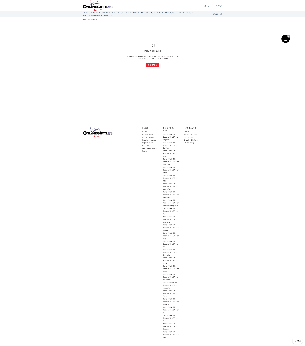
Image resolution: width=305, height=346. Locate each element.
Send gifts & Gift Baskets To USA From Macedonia (171, 277)
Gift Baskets (146, 145)
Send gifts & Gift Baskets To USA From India (171, 318)
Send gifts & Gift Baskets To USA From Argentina (171, 137)
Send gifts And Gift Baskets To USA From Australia (171, 285)
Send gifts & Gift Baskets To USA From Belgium (171, 145)
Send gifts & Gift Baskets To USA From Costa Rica (171, 186)
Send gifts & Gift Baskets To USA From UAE (171, 310)
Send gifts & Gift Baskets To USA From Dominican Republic (171, 203)
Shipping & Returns (191, 140)
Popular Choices (148, 143)
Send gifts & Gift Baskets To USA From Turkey (171, 293)
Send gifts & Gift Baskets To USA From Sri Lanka (171, 252)
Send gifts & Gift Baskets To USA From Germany (171, 219)
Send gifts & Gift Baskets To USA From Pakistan (171, 326)
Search (186, 132)
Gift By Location (148, 137)
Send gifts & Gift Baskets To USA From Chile (171, 170)
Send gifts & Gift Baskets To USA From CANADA (171, 161)
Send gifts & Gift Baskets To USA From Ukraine (171, 301)
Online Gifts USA (98, 5)
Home (84, 19)
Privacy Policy (189, 143)
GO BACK (152, 65)
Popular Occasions (149, 140)
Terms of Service (190, 134)
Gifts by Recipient (149, 134)
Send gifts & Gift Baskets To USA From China (171, 178)
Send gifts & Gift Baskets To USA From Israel (171, 268)
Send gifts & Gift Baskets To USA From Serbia (171, 260)
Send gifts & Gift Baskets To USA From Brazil (171, 153)
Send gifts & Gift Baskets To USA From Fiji (171, 211)
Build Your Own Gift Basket (149, 149)
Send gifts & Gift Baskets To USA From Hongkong (171, 227)
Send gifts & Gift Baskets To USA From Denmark (171, 194)
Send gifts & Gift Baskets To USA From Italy (171, 235)
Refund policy (189, 137)
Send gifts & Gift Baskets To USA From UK (171, 244)
